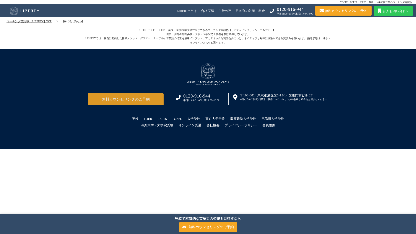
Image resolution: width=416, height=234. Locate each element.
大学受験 (193, 118)
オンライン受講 (190, 125)
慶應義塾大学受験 (243, 118)
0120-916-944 (290, 9)
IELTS (162, 118)
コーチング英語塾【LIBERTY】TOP (29, 21)
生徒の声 (224, 11)
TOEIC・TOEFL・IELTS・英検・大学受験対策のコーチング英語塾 (376, 2)
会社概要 (212, 125)
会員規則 (268, 125)
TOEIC (148, 118)
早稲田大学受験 (272, 118)
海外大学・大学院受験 (157, 125)
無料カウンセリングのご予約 (126, 99)
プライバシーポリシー (241, 125)
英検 (135, 118)
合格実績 (207, 11)
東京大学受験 (215, 118)
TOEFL (177, 118)
